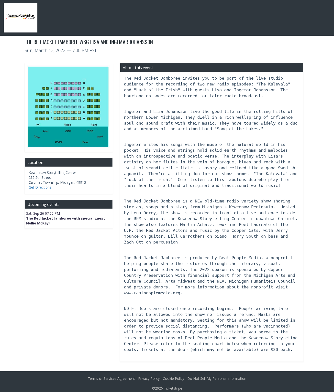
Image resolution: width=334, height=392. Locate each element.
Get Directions (40, 187)
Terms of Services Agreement (111, 378)
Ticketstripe (173, 388)
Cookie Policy (173, 378)
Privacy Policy (149, 378)
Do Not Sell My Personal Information (216, 378)
